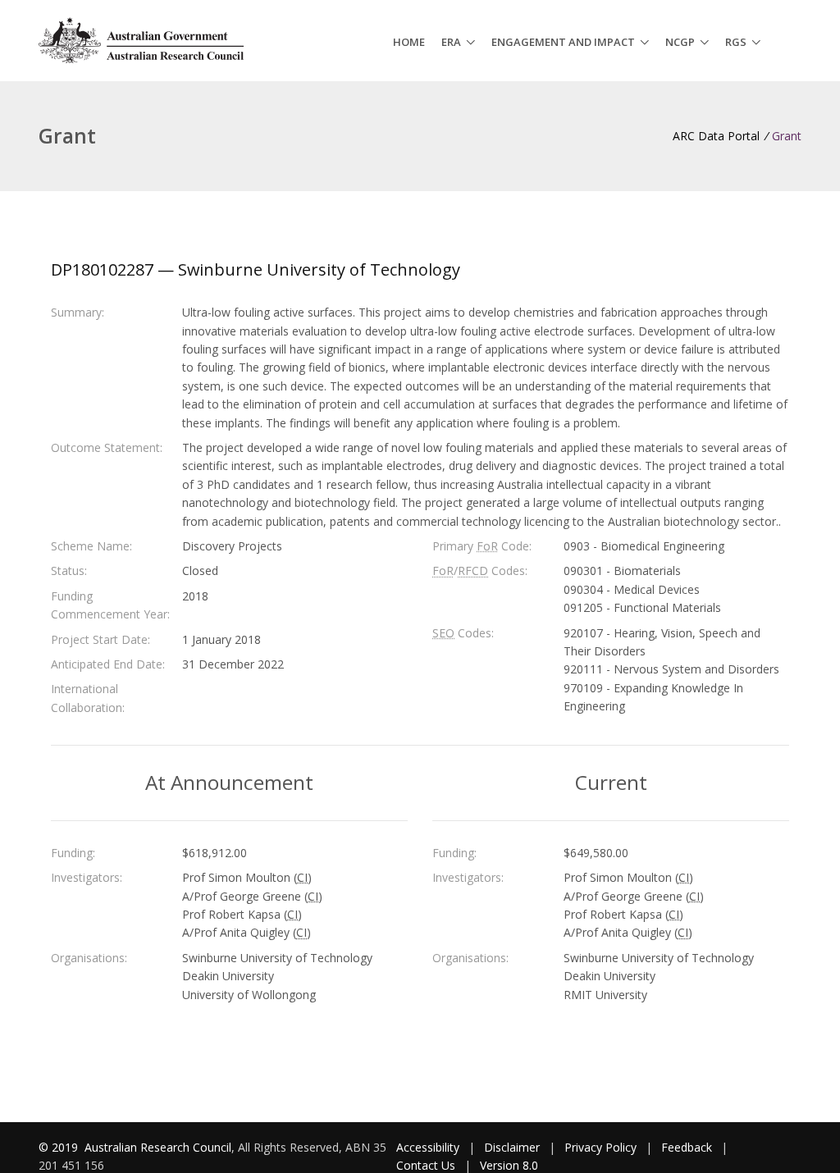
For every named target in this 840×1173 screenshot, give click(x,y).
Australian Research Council (157, 1147)
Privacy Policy (600, 1147)
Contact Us (425, 1165)
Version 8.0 (509, 1165)
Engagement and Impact (563, 41)
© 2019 (60, 1147)
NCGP (680, 41)
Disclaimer (512, 1147)
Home (409, 41)
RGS (735, 41)
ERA (451, 41)
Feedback (686, 1147)
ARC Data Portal (716, 136)
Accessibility (427, 1147)
